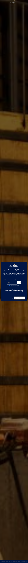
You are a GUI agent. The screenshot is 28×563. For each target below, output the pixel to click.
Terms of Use (20, 290)
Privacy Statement (13, 291)
